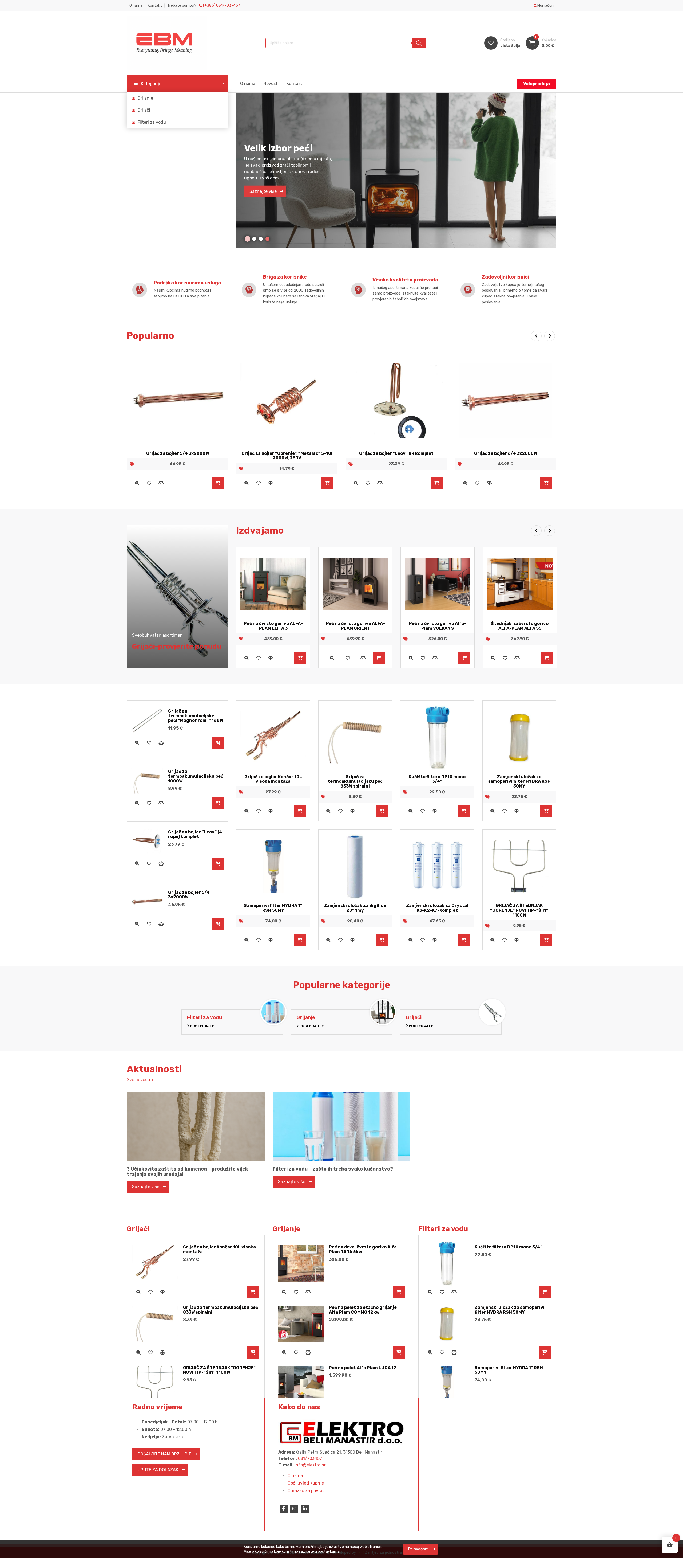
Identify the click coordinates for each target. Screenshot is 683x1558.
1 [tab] (247, 239)
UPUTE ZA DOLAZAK (158, 1469)
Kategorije (151, 83)
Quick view (137, 483)
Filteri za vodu (151, 122)
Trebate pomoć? (203, 5)
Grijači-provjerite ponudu (176, 646)
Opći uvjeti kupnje (306, 1483)
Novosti (271, 83)
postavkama (329, 1551)
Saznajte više (263, 193)
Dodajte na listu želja (149, 483)
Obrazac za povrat (306, 1490)
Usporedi (161, 483)
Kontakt (155, 5)
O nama (135, 5)
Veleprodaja (536, 83)
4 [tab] (267, 239)
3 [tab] (261, 239)
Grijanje (145, 98)
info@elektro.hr (310, 1464)
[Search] (419, 43)
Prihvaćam (418, 1549)
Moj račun (545, 5)
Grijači (143, 110)
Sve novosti (139, 1079)
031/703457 (310, 1458)
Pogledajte (201, 1026)
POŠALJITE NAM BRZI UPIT (164, 1454)
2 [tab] (254, 239)
